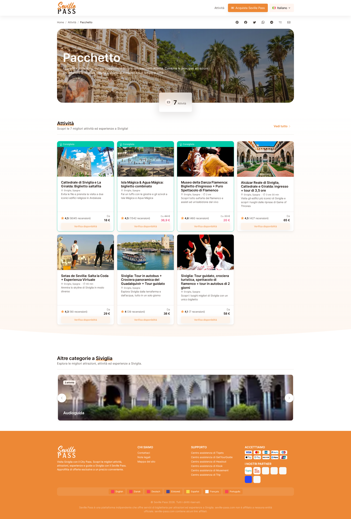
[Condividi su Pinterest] (238, 22)
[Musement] (282, 470)
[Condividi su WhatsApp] (263, 22)
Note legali (143, 457)
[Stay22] (257, 479)
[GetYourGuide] (257, 470)
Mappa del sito (146, 461)
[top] (342, 510)
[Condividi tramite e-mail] (289, 22)
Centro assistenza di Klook (207, 465)
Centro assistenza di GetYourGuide (212, 457)
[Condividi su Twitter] (255, 22)
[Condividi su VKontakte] (281, 22)
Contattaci (143, 452)
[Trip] (248, 479)
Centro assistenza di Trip (206, 474)
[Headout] (265, 470)
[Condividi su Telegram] (272, 22)
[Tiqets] (248, 470)
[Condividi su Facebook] (246, 22)
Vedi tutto (281, 126)
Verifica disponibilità (85, 226)
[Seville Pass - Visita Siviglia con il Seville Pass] (66, 7)
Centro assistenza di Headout (208, 461)
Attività (219, 8)
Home (60, 22)
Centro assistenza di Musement (210, 470)
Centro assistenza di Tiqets (207, 452)
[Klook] (274, 470)
